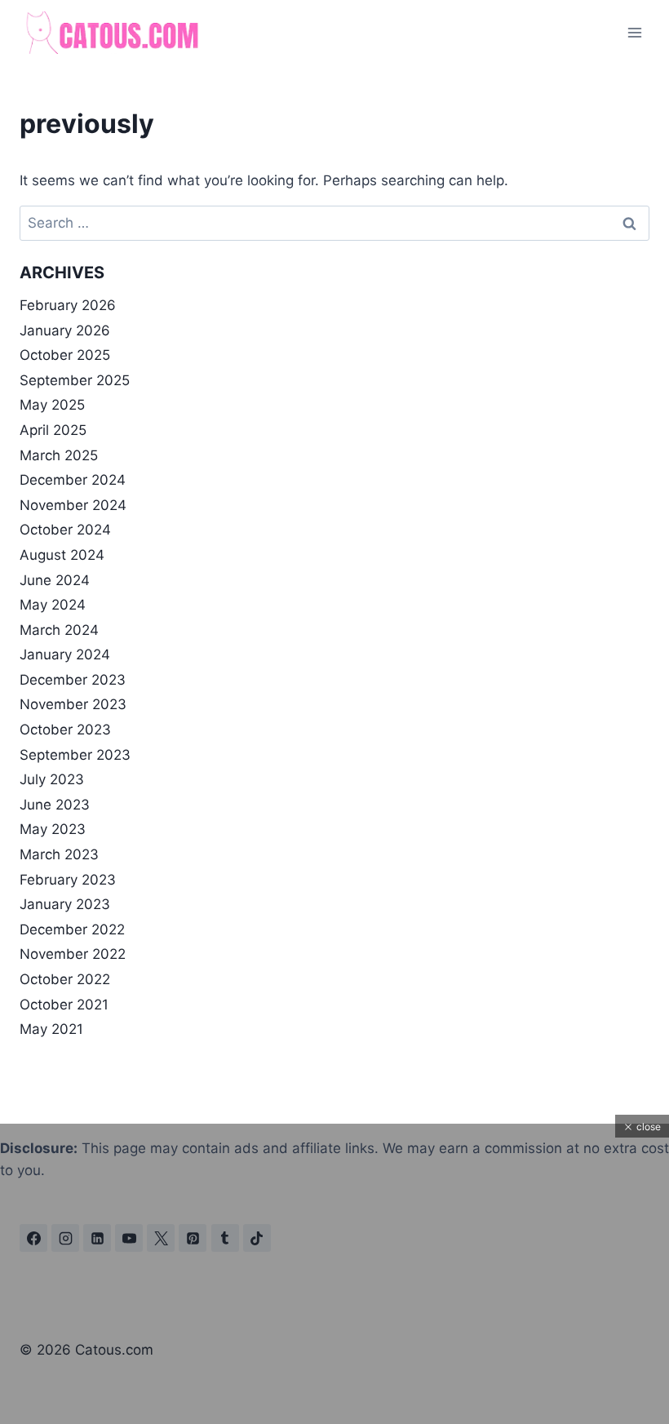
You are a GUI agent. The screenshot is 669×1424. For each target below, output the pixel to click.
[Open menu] (634, 32)
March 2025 (59, 455)
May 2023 (53, 829)
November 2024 (73, 505)
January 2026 (65, 330)
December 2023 (73, 680)
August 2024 (62, 555)
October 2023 (65, 729)
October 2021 (64, 1004)
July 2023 (52, 779)
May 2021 (51, 1029)
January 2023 (65, 904)
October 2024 (65, 529)
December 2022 (72, 929)
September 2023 (75, 755)
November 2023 (73, 704)
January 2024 (65, 654)
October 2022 (65, 979)
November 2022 (73, 954)
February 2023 (68, 880)
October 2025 (65, 355)
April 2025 (53, 430)
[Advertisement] (334, 1310)
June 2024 (55, 580)
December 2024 (73, 480)
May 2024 (53, 605)
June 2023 (55, 804)
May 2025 (52, 405)
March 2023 (59, 854)
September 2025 (75, 380)
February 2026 (68, 305)
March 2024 (59, 630)
